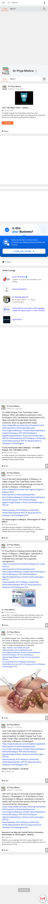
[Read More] (46, 466)
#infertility (41, 438)
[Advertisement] (24, 37)
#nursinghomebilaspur (12, 430)
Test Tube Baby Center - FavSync (15, 107)
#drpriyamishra (9, 428)
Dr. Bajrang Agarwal (20, 297)
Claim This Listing (22, 251)
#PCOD (5, 438)
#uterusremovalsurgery (33, 435)
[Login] (44, 3)
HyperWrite (17, 319)
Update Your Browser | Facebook (15, 769)
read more (8, 123)
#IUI (26, 515)
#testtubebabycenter (25, 428)
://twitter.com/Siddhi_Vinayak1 (18, 647)
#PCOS (24, 441)
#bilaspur (31, 438)
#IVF (25, 438)
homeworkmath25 (19, 289)
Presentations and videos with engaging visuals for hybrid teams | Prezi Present (28, 309)
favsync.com (8, 110)
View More (24, 890)
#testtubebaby (15, 438)
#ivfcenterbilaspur (10, 433)
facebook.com (9, 771)
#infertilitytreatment (11, 441)
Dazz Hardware (18, 276)
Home (4, 9)
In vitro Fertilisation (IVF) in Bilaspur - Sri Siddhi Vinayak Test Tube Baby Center (21, 448)
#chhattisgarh (17, 443)
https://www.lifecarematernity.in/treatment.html (23, 425)
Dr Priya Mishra (14, 86)
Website (8, 262)
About (13, 9)
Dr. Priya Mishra (8, 610)
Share (6, 131)
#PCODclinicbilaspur (28, 433)
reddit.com (8, 837)
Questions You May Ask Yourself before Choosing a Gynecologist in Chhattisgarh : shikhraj (22, 833)
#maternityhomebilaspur (34, 430)
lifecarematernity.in (11, 453)
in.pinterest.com (9, 612)
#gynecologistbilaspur (12, 435)
